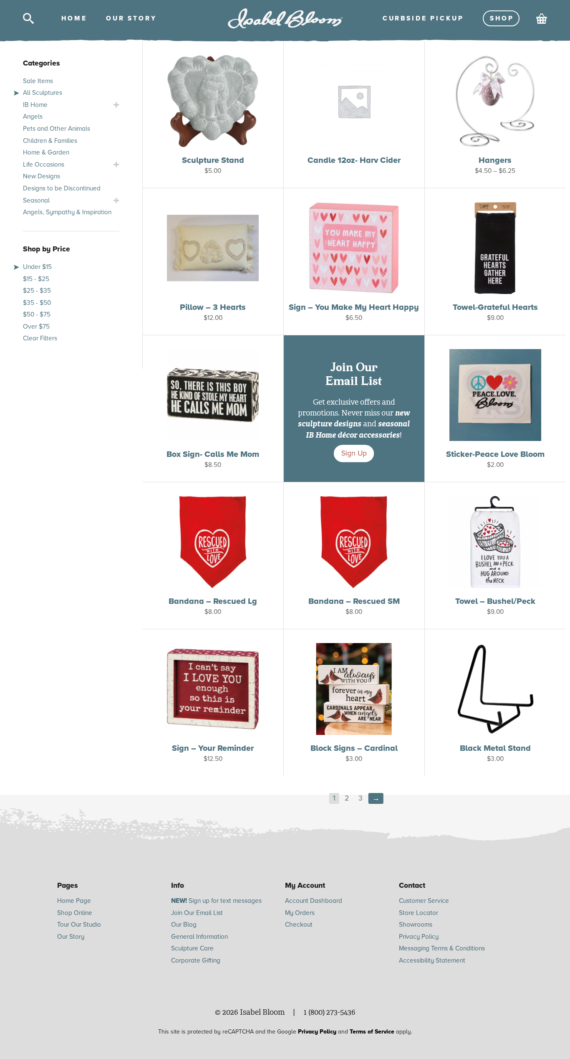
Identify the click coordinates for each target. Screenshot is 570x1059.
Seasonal (36, 200)
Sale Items (38, 81)
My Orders (300, 913)
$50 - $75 (36, 314)
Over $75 (36, 326)
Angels (33, 116)
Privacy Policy (419, 936)
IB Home (35, 105)
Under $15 (37, 267)
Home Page (74, 900)
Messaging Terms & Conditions (442, 948)
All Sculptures (42, 92)
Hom (73, 18)
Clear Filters (40, 338)
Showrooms (415, 924)
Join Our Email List (197, 913)
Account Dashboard (313, 900)
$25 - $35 (37, 290)
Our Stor (130, 18)
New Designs (41, 176)
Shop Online (74, 913)
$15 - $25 (36, 279)
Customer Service (424, 900)
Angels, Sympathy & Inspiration (67, 212)
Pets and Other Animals (56, 128)
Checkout (299, 924)
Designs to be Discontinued (62, 188)
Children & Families (50, 140)
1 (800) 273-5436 (330, 1012)
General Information (199, 936)
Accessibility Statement (432, 960)
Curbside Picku (422, 18)
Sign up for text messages (216, 900)
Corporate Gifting (195, 960)
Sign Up (354, 453)
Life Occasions (43, 164)
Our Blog (184, 924)
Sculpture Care (192, 948)
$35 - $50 (37, 303)
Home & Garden (46, 152)
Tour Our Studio (79, 924)
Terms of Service (372, 1031)
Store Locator (418, 913)
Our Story (70, 936)
